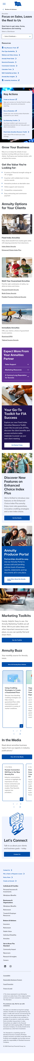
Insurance (6, 924)
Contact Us (17, 854)
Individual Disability (9, 935)
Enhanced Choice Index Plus (11, 250)
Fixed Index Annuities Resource (15, 132)
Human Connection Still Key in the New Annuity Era (12, 772)
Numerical (8, 62)
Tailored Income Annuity (10, 340)
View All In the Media (17, 757)
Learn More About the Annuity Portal (16, 579)
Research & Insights (10, 956)
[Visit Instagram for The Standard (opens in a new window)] (11, 966)
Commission (8, 66)
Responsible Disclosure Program (12, 980)
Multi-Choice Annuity (9, 293)
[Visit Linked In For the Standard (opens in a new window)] (5, 966)
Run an (10, 111)
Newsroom (6, 953)
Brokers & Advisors (9, 920)
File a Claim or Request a (12, 874)
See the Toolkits (17, 640)
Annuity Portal (8, 58)
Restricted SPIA (7, 336)
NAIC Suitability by (9, 73)
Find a (6, 877)
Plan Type (8, 51)
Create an (10, 99)
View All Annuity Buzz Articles (17, 664)
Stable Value (7, 931)
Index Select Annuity (9, 246)
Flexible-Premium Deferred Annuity (14, 297)
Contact (6, 870)
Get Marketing (10, 120)
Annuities (6, 938)
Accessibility (6, 975)
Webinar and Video (10, 55)
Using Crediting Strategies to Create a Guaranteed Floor (13, 690)
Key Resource (11, 48)
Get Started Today (17, 445)
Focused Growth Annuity (10, 290)
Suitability (12, 80)
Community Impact (9, 949)
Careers (6, 960)
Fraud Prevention (8, 984)
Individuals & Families (10, 886)
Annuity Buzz (8, 76)
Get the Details (17, 518)
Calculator (7, 69)
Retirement (7, 910)
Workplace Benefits (9, 895)
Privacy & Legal (7, 988)
